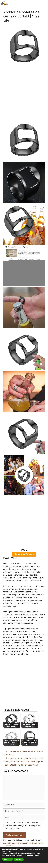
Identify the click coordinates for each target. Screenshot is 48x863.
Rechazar (18, 859)
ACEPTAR (7, 859)
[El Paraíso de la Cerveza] (4, 3)
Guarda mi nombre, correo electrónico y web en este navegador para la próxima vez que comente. (24, 825)
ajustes (19, 855)
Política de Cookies (32, 855)
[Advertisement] (24, 95)
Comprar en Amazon (24, 554)
